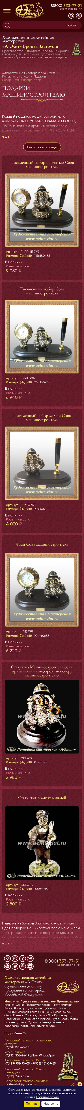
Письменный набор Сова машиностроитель (42, 291)
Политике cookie (47, 1097)
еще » (7, 136)
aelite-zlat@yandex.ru (20, 1084)
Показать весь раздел (42, 147)
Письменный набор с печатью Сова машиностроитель (42, 164)
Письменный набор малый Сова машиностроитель (42, 417)
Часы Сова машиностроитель (42, 544)
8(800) (66, 5)
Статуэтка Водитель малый (42, 797)
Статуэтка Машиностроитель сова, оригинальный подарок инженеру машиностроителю (42, 671)
